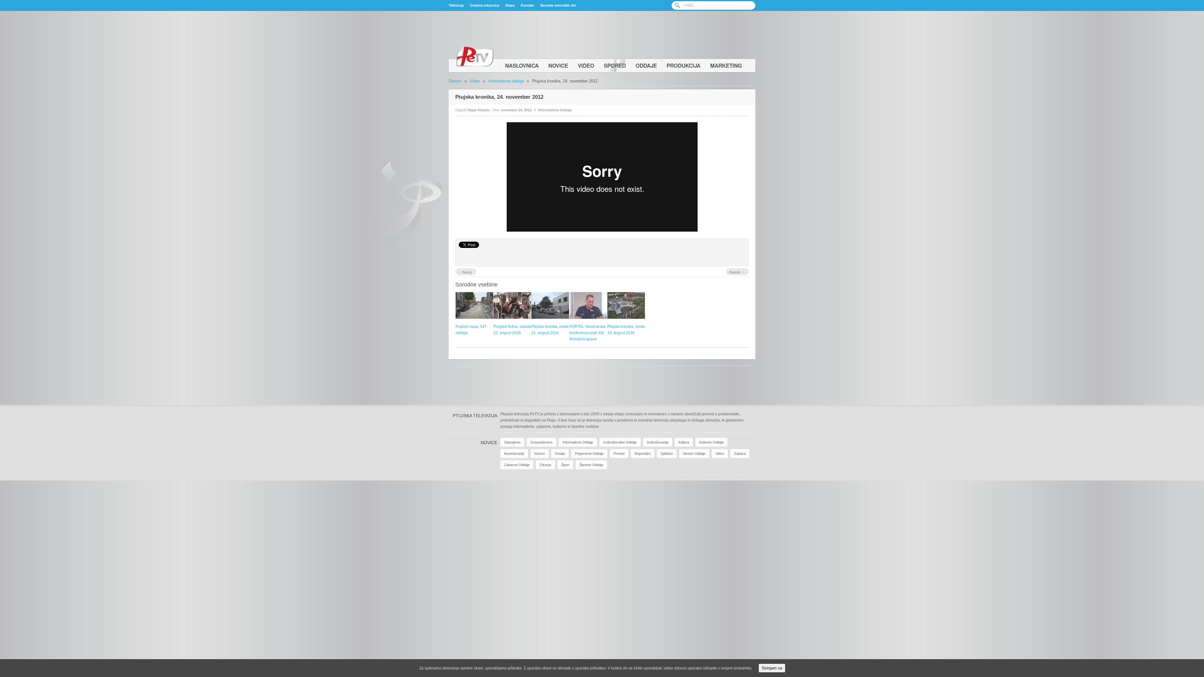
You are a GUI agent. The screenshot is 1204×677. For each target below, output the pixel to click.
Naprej (736, 271)
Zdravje (545, 465)
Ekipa (510, 5)
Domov (455, 81)
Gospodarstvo (541, 442)
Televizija (456, 5)
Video (586, 65)
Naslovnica (522, 65)
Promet (619, 453)
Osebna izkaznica (484, 5)
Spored (615, 65)
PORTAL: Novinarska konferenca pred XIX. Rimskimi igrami (587, 332)
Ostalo (560, 453)
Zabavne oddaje (517, 465)
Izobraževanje (657, 442)
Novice (558, 65)
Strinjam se (772, 668)
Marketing (726, 65)
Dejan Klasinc (478, 110)
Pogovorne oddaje (589, 453)
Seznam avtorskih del (558, 5)
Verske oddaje (694, 453)
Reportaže (643, 453)
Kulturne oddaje (711, 442)
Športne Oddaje (591, 465)
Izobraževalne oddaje (620, 442)
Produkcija (683, 65)
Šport (565, 465)
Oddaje (646, 65)
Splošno (667, 453)
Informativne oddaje (506, 81)
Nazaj (465, 271)
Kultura (684, 442)
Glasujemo (512, 442)
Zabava (740, 453)
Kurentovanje (514, 453)
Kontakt (527, 5)
